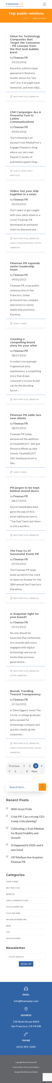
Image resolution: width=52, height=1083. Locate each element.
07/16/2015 (19, 704)
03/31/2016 (19, 62)
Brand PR (34, 96)
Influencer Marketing (16, 919)
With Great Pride (21, 809)
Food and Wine (13, 913)
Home (25, 18)
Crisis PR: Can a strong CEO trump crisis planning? (27, 819)
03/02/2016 (19, 131)
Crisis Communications (21, 243)
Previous (14, 765)
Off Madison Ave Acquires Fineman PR (27, 859)
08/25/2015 (19, 428)
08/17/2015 (19, 500)
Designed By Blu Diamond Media (26, 1072)
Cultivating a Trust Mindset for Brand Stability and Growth (27, 833)
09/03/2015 (19, 204)
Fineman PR (20, 57)
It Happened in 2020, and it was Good (27, 847)
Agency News (20, 171)
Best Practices (20, 96)
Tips (8, 932)
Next (34, 771)
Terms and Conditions (31, 1067)
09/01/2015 (19, 279)
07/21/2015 (19, 626)
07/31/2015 (19, 563)
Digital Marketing (18, 675)
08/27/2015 (19, 355)
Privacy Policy (18, 1067)
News (8, 926)
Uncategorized (13, 938)
